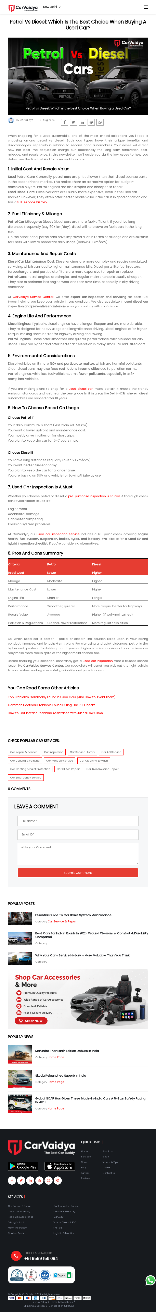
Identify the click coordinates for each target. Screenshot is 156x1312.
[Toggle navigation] (146, 7)
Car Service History (82, 752)
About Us (108, 1151)
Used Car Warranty (19, 1211)
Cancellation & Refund (61, 1306)
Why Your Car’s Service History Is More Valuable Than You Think (82, 955)
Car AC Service (111, 752)
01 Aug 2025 (47, 120)
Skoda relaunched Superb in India (60, 1075)
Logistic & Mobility (63, 1233)
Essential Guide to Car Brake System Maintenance (73, 915)
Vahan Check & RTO (64, 1222)
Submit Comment (78, 872)
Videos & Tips (110, 1162)
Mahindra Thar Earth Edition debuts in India (67, 1051)
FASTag (57, 1227)
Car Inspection (53, 752)
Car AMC (58, 1216)
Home (84, 1151)
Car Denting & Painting (25, 761)
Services (86, 1156)
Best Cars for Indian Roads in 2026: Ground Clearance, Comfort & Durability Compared (91, 935)
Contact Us (109, 1173)
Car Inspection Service (66, 1206)
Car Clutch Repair (68, 769)
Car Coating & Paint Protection (30, 769)
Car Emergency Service (25, 778)
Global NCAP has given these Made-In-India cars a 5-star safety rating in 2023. (90, 1100)
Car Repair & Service (24, 752)
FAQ (83, 1167)
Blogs (106, 1156)
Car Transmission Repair (102, 769)
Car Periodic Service (59, 761)
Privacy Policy (39, 1302)
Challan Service (17, 1233)
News (84, 1162)
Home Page (56, 1057)
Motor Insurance (17, 1227)
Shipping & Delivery (34, 1306)
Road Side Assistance (20, 1216)
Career (106, 1167)
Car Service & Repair (62, 921)
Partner (85, 1173)
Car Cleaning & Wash (94, 761)
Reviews (85, 1178)
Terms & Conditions (61, 1302)
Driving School (16, 1222)
